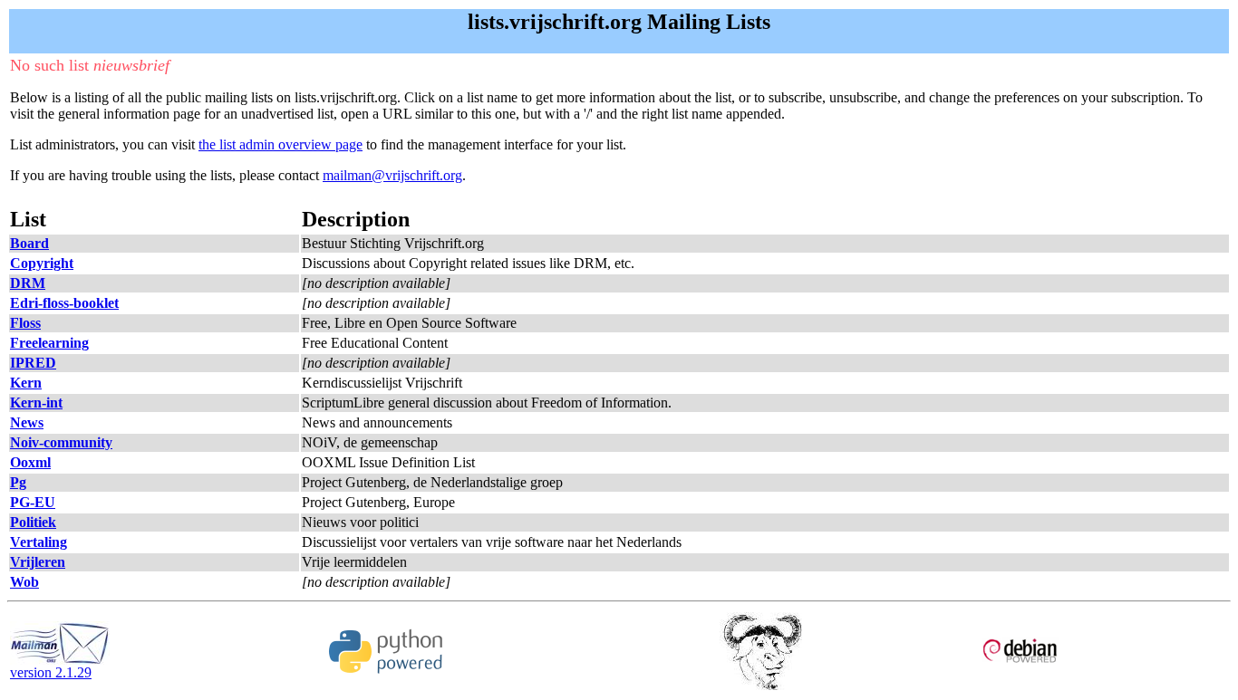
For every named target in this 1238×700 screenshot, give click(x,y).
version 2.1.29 (51, 672)
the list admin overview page (280, 144)
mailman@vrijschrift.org (392, 175)
